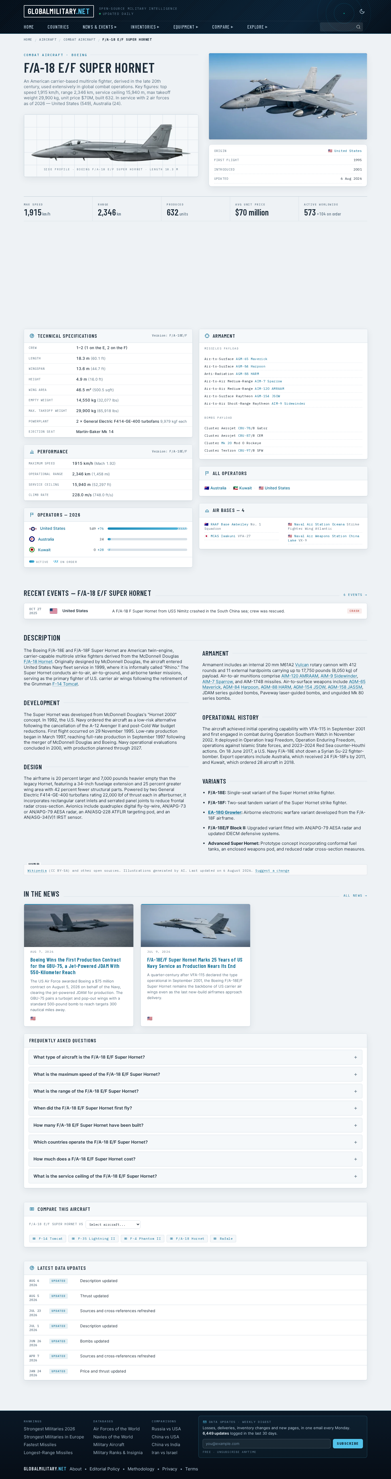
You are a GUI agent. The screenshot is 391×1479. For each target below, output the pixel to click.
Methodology (141, 1469)
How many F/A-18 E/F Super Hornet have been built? (88, 1125)
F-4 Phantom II (144, 1239)
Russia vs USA (166, 1428)
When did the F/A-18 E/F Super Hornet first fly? (82, 1108)
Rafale (225, 1239)
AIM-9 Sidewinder (288, 403)
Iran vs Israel (164, 1452)
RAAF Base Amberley (229, 524)
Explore (255, 26)
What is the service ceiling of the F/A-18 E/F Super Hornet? (95, 1176)
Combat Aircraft (80, 39)
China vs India (166, 1444)
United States (348, 151)
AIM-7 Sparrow (268, 381)
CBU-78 (244, 428)
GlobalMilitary (59, 10)
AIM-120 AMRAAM (269, 388)
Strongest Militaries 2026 (49, 1428)
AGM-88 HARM (247, 373)
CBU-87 (244, 435)
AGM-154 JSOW (267, 396)
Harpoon (258, 366)
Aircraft (47, 39)
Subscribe (348, 1444)
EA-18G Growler (224, 812)
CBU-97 (244, 450)
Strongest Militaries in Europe (54, 1437)
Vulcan (302, 664)
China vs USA (165, 1437)
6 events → (355, 595)
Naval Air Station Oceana (319, 524)
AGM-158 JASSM (345, 687)
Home (29, 26)
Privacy (169, 1469)
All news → (355, 895)
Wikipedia (37, 871)
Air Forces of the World (116, 1428)
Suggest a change (272, 871)
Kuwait (44, 549)
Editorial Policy (105, 1469)
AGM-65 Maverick (251, 359)
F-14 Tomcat (65, 684)
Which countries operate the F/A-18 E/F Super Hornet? (90, 1142)
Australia (46, 539)
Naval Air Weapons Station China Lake (323, 538)
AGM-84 (242, 366)
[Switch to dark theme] (362, 11)
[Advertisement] (195, 275)
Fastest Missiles (40, 1444)
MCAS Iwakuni (223, 536)
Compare (221, 26)
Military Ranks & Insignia (118, 1452)
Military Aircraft (108, 1444)
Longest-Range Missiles (48, 1452)
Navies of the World (113, 1437)
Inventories (143, 26)
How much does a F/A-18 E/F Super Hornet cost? (84, 1159)
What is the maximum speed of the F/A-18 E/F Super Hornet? (96, 1074)
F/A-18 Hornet (38, 661)
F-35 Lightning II (95, 1239)
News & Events (98, 26)
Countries (58, 26)
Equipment (183, 26)
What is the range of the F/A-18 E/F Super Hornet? (86, 1091)
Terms (191, 1469)
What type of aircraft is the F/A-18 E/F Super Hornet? (89, 1057)
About (76, 1469)
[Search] (358, 26)
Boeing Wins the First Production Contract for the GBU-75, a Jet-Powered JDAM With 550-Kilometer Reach (75, 965)
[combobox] (341, 26)
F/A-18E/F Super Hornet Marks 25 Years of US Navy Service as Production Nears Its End (194, 962)
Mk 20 (226, 443)
